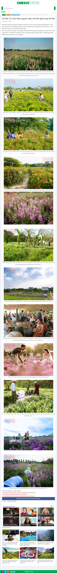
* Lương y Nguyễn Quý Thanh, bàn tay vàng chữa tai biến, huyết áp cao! (18, 496)
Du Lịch (8, 14)
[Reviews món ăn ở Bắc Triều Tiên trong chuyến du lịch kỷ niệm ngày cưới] (28, 553)
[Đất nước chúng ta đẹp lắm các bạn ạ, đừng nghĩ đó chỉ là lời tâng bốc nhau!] (10, 553)
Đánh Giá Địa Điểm (15, 14)
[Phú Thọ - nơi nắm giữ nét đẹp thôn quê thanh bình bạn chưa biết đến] (10, 535)
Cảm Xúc (53, 571)
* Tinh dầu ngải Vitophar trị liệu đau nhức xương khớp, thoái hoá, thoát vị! (19, 492)
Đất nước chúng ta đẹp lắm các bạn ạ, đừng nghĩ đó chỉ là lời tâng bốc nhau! (10, 561)
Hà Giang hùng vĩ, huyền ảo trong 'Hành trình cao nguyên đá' (45, 543)
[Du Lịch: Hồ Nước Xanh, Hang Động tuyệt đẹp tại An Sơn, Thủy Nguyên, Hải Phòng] (28, 535)
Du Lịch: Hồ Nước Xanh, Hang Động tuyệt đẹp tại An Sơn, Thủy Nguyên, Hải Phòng (28, 544)
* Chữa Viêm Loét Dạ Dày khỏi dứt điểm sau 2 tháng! (14, 494)
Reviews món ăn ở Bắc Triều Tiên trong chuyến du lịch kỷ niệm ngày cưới (28, 561)
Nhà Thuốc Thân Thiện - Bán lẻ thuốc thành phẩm (28, 498)
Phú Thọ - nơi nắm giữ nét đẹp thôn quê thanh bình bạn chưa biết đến (9, 544)
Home (4, 14)
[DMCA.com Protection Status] (14, 572)
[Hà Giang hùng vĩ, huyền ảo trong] (45, 535)
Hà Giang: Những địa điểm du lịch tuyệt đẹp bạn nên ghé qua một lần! (45, 561)
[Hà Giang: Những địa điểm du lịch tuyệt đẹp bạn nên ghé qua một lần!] (45, 553)
